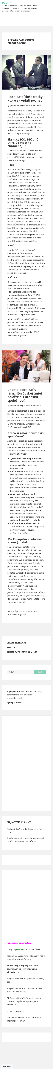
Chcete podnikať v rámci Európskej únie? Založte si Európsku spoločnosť (24, 394)
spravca (13, 105)
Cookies (7, 1066)
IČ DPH (7, 2)
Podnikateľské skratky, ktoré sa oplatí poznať (25, 98)
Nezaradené (37, 105)
